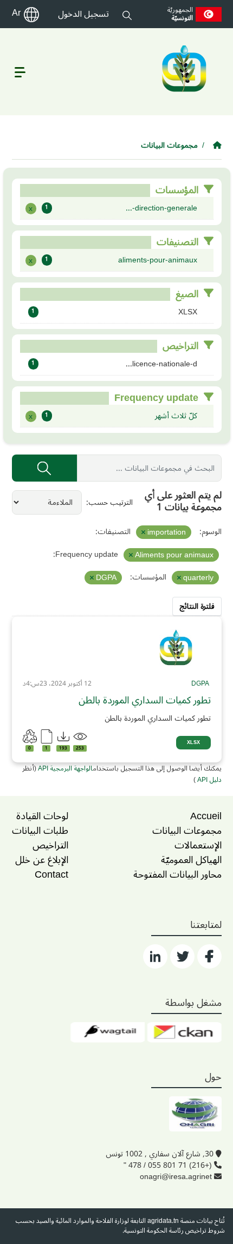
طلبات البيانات (40, 830)
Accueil (206, 816)
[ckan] (184, 1032)
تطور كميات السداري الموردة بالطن (145, 700)
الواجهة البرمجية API (65, 768)
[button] (127, 14)
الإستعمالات (198, 845)
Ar (16, 13)
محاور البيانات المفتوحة (177, 874)
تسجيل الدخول (83, 14)
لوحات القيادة (42, 816)
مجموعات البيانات (169, 145)
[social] (209, 956)
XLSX (193, 743)
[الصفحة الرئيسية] (217, 145)
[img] (176, 647)
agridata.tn (163, 1221)
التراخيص (50, 845)
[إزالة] (143, 532)
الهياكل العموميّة (191, 860)
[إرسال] (44, 468)
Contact (51, 874)
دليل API (209, 780)
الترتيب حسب (110, 502)
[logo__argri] (183, 68)
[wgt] (107, 1032)
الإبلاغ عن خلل (41, 860)
